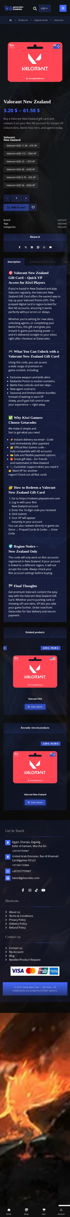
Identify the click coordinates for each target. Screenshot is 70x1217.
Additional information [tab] (42, 261)
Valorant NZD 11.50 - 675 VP (22, 145)
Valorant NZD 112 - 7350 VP (21, 153)
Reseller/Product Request (25, 959)
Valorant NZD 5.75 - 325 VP (21, 177)
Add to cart (18, 207)
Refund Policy (17, 927)
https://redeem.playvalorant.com (39, 498)
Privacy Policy (17, 920)
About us (14, 912)
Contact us (15, 948)
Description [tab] (14, 261)
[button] (35, 8)
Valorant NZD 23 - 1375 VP (21, 161)
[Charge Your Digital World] (14, 8)
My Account (16, 952)
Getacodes (43, 338)
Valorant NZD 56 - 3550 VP (21, 185)
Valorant (62, 226)
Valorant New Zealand (12, 138)
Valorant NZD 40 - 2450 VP (21, 169)
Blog (11, 956)
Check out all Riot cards (32, 474)
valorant (62, 219)
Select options (36, 706)
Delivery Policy (18, 923)
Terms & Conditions (21, 916)
